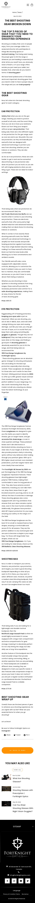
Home (14, 12)
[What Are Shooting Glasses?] (6, 777)
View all (17, 770)
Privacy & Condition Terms (11, 894)
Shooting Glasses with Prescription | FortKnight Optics (23, 793)
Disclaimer (25, 894)
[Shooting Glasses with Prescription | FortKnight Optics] (6, 789)
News (19, 12)
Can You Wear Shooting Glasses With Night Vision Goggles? (23, 808)
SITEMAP (17, 826)
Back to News (18, 750)
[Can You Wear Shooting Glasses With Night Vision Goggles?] (6, 803)
